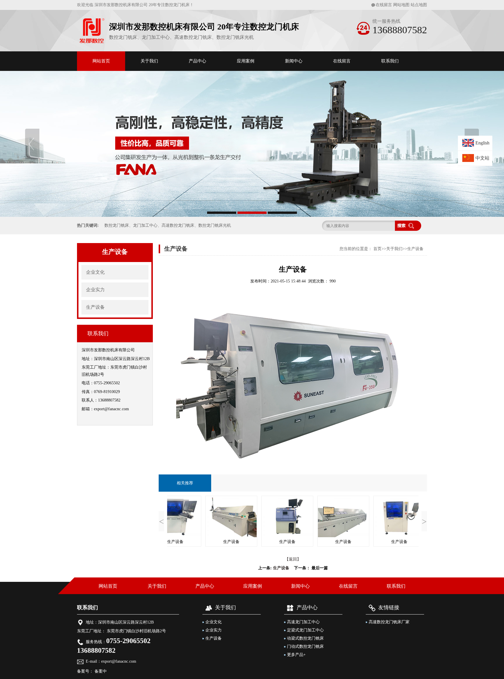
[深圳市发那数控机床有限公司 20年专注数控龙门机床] (252, 144)
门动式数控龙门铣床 (305, 646)
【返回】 (293, 559)
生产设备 (95, 307)
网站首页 (101, 61)
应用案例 (245, 61)
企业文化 (95, 272)
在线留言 (384, 5)
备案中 (100, 671)
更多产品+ (296, 654)
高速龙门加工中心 (303, 622)
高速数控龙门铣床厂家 (389, 622)
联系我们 (390, 61)
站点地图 (419, 5)
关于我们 (149, 61)
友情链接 (388, 607)
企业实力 (95, 289)
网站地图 (401, 5)
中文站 (482, 158)
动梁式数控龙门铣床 (305, 638)
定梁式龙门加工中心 (305, 630)
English (482, 142)
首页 (377, 249)
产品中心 (197, 61)
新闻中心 (293, 61)
